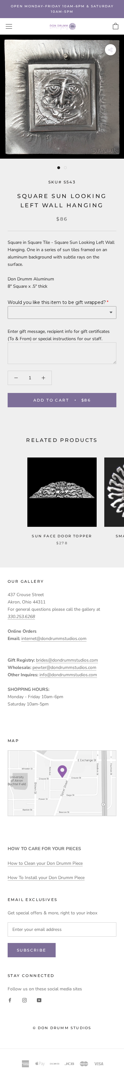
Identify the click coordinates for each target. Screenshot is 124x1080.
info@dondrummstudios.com (68, 675)
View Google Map (62, 783)
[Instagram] (24, 999)
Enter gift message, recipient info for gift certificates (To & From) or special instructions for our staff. (59, 335)
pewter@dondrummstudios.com (64, 667)
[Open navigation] (9, 26)
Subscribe (31, 950)
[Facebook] (10, 999)
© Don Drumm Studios (62, 1028)
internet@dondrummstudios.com (53, 639)
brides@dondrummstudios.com (67, 660)
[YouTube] (39, 999)
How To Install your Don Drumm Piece (46, 878)
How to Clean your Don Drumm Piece (45, 863)
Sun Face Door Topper (62, 536)
